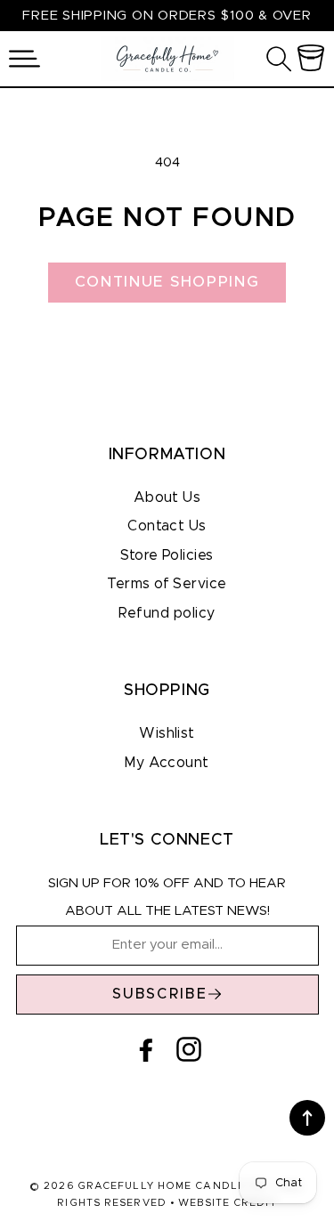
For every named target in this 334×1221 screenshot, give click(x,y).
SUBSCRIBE (160, 994)
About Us (167, 497)
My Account (167, 763)
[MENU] (24, 58)
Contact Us (167, 526)
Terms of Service (167, 584)
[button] (24, 58)
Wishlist (167, 733)
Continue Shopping (167, 281)
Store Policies (167, 555)
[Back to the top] (307, 1118)
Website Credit (227, 1203)
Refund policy (166, 613)
